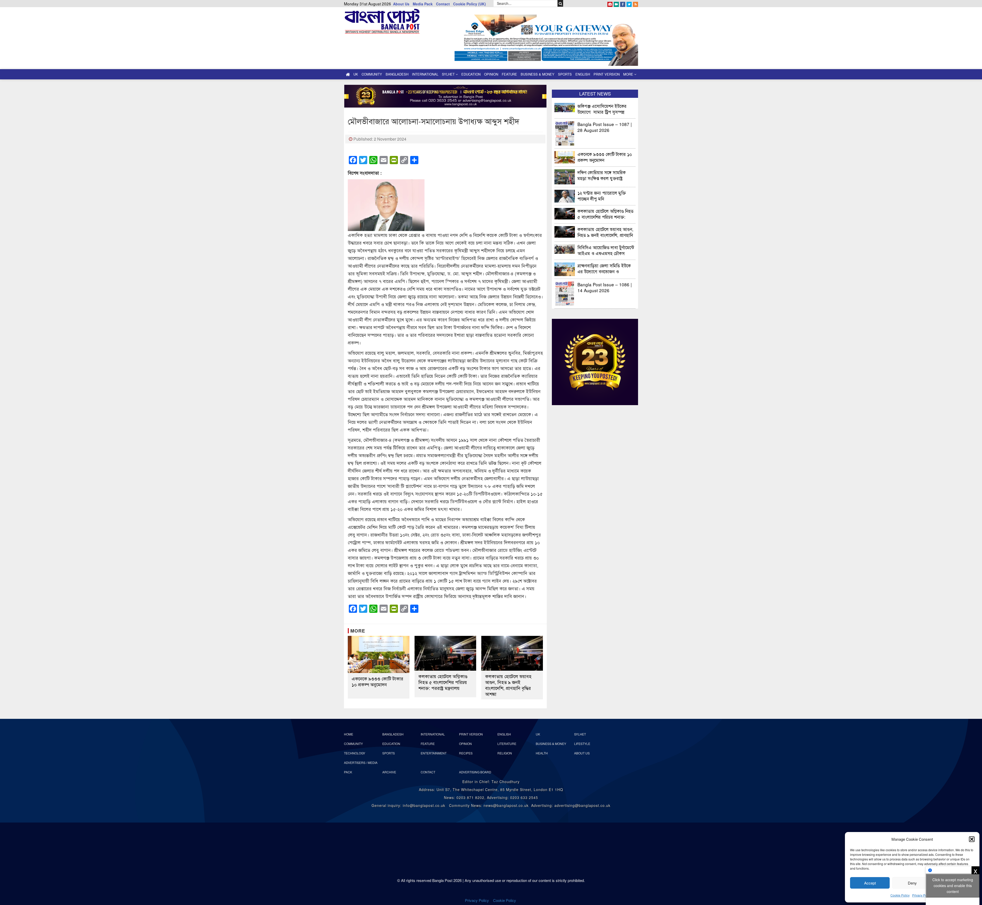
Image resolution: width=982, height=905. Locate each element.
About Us (401, 3)
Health (542, 753)
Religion (504, 753)
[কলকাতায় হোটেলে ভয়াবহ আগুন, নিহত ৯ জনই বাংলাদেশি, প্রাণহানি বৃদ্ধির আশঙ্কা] (512, 653)
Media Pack (423, 3)
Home (348, 734)
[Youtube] (616, 3)
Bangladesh (397, 74)
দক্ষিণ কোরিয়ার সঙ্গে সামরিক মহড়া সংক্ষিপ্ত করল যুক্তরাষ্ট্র (601, 175)
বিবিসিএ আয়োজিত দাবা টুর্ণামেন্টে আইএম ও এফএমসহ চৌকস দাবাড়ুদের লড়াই (605, 250)
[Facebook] (622, 3)
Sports (565, 74)
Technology (354, 753)
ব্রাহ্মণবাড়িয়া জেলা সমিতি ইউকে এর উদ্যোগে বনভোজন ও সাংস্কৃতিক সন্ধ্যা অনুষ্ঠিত (604, 268)
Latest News (595, 93)
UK (355, 74)
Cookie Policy (900, 895)
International (425, 74)
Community (372, 74)
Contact (443, 3)
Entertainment (434, 753)
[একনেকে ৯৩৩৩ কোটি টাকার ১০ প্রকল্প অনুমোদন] (378, 654)
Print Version (607, 74)
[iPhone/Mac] (609, 3)
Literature (506, 743)
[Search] (560, 3)
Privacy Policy (922, 895)
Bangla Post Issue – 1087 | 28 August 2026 (604, 127)
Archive (389, 772)
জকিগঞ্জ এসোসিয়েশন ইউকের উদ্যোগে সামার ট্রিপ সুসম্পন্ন (602, 108)
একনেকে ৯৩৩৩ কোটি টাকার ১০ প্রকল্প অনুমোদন (377, 681)
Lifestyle (582, 743)
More (628, 74)
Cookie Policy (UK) (469, 3)
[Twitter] (629, 3)
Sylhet (449, 74)
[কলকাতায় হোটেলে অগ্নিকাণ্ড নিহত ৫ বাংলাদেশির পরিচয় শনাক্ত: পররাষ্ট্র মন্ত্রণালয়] (445, 653)
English (582, 74)
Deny (912, 883)
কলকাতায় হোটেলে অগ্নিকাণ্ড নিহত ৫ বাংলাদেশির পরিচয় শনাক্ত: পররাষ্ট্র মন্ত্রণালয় (442, 682)
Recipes (466, 753)
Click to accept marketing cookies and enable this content (952, 885)
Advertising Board (475, 772)
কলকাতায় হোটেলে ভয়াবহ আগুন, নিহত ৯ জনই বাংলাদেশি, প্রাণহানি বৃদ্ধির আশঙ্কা (508, 685)
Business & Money (537, 74)
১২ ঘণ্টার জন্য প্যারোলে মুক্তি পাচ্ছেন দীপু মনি (601, 195)
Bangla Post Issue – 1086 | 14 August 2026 (604, 287)
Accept (870, 883)
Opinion (491, 74)
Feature (509, 74)
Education (471, 74)
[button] (971, 839)
